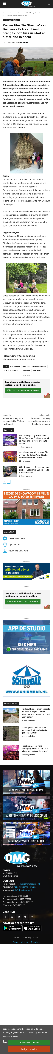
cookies (26, 1029)
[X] (20, 406)
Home (5, 13)
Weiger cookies (29, 1049)
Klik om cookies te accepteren (23, 390)
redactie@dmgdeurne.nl (29, 884)
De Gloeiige (15, 366)
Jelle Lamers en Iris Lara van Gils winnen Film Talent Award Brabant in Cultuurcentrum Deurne (34, 455)
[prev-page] (4, 482)
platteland (37, 370)
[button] (26, 508)
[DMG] (31, 4)
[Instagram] (18, 917)
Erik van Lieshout (11, 370)
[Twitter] (12, 917)
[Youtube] (25, 917)
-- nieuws (7, 20)
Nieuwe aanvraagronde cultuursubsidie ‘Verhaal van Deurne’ (13, 421)
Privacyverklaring (20, 942)
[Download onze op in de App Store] (31, 930)
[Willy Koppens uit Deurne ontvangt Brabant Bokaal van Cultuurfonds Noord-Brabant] (10, 471)
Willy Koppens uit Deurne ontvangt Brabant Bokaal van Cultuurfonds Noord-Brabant (34, 470)
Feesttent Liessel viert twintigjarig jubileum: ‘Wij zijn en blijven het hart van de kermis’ (35, 748)
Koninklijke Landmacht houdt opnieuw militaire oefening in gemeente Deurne (34, 730)
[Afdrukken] (32, 406)
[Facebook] (14, 406)
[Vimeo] (32, 917)
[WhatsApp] (26, 406)
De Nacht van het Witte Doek (34, 366)
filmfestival (25, 370)
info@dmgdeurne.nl (22, 890)
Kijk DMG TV (14, 544)
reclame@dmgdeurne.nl (25, 887)
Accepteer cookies (29, 1042)
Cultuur (16, 20)
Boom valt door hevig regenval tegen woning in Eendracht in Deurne (39, 421)
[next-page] (8, 482)
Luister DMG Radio (17, 538)
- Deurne (12, 13)
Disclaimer (35, 942)
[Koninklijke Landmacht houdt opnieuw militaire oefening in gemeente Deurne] (11, 733)
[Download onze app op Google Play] (12, 930)
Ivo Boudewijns (22, 42)
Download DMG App (18, 550)
